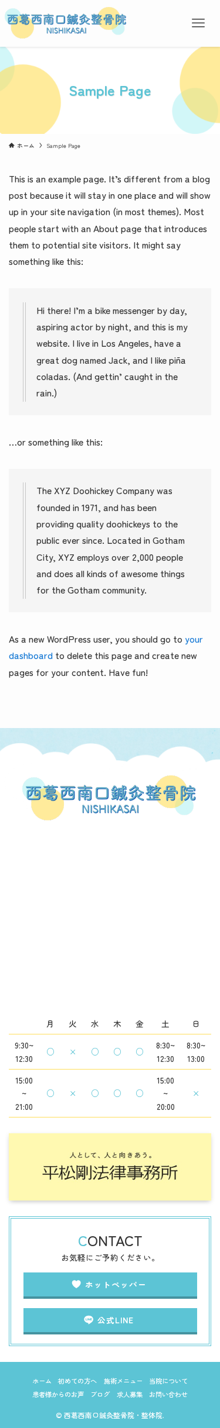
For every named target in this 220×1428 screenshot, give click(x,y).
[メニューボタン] (198, 23)
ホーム (42, 1380)
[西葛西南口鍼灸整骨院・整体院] (66, 23)
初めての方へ (77, 1380)
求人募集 (130, 1394)
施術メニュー (123, 1380)
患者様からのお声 (58, 1394)
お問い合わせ (168, 1394)
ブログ (100, 1394)
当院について (168, 1380)
